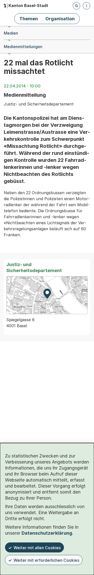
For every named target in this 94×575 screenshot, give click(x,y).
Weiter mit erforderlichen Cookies (46, 560)
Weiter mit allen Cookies (37, 547)
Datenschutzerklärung (47, 533)
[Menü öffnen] (86, 6)
